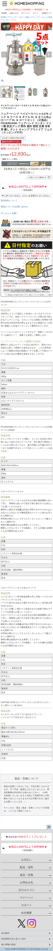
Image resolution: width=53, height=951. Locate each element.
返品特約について (9, 200)
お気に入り (14, 13)
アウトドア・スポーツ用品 (18, 17)
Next (49, 27)
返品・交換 (26, 874)
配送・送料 (26, 867)
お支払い (26, 859)
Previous (4, 27)
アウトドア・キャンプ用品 (41, 17)
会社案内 (5, 933)
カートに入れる (26, 947)
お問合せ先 (26, 882)
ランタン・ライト (9, 20)
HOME (4, 13)
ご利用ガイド (46, 13)
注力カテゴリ (26, 890)
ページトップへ (49, 827)
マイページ (25, 13)
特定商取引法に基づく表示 (13, 939)
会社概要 (26, 912)
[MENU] (4, 4)
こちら (11, 811)
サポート (26, 905)
